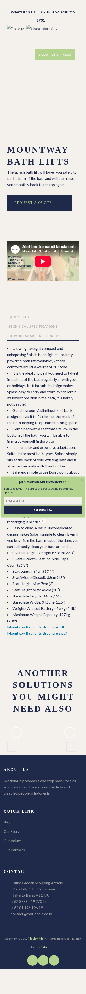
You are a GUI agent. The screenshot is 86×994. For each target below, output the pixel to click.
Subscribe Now (43, 510)
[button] (42, 482)
